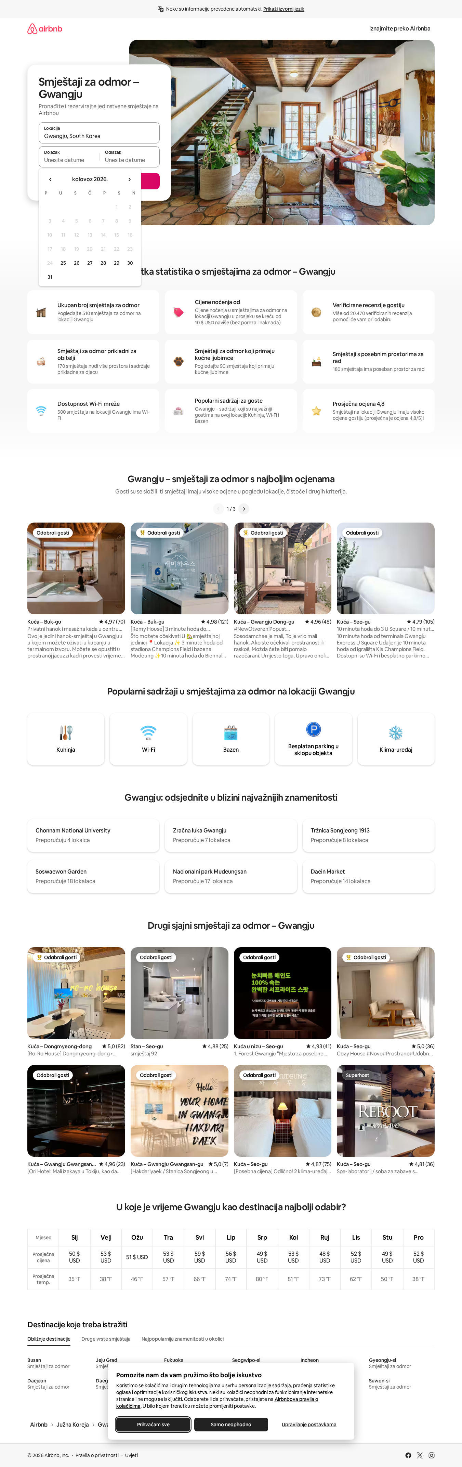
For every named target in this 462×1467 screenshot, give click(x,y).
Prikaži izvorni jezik (283, 9)
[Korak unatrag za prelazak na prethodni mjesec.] (51, 179)
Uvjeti (131, 1455)
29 (116, 263)
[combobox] (99, 136)
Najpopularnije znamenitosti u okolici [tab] (183, 1339)
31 (50, 277)
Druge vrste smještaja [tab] (106, 1339)
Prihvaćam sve (153, 1424)
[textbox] (69, 160)
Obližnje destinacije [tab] (48, 1339)
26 (76, 263)
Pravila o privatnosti (97, 1455)
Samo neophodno (231, 1424)
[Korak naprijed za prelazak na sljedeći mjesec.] (129, 179)
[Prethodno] (218, 508)
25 (63, 263)
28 (103, 263)
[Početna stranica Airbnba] (44, 28)
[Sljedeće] (243, 508)
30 (130, 263)
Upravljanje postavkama (309, 1424)
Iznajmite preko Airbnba (400, 28)
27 (90, 263)
